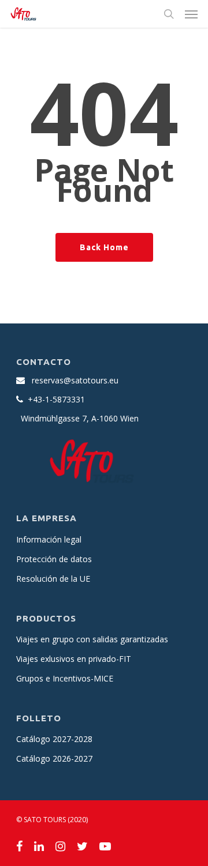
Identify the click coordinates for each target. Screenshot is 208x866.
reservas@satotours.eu (75, 380)
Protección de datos (54, 559)
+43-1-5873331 (56, 399)
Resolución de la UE (53, 578)
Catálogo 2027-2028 (54, 738)
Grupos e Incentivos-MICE (64, 678)
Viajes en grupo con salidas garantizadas (92, 639)
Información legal (48, 539)
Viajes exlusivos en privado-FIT (73, 658)
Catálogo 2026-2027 (54, 758)
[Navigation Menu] (191, 14)
